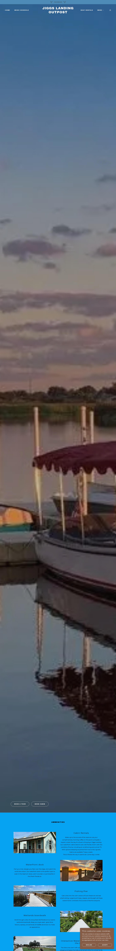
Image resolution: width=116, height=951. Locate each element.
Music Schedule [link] (22, 10)
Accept (105, 944)
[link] (58, 13)
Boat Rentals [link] (87, 10)
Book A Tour (20, 804)
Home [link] (7, 10)
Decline (89, 944)
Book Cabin (40, 804)
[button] (100, 10)
